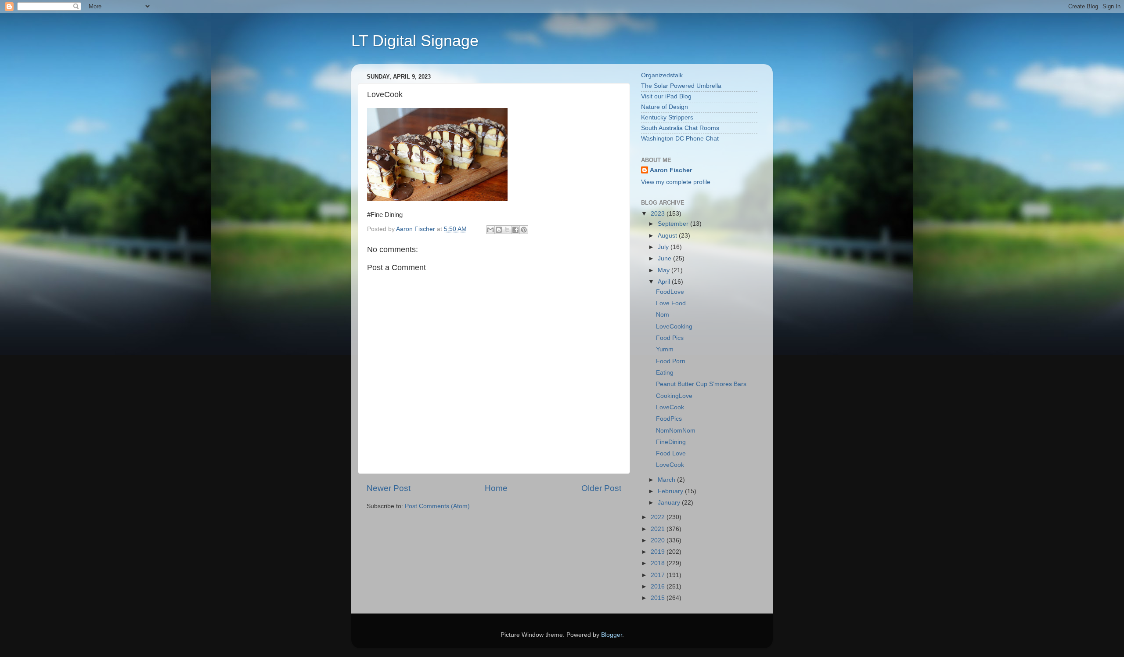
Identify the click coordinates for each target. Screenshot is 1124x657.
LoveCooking (674, 326)
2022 (658, 517)
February (671, 491)
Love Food (671, 303)
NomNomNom (675, 430)
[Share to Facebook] (515, 229)
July (664, 247)
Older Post (601, 488)
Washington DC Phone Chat (680, 138)
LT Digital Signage (415, 41)
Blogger (611, 635)
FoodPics (669, 418)
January (670, 502)
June (665, 258)
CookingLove (674, 396)
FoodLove (670, 292)
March (667, 480)
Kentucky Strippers (667, 117)
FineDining (671, 442)
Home (496, 488)
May (664, 270)
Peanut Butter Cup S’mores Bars (701, 384)
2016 (658, 586)
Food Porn (670, 361)
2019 (658, 552)
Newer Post (389, 488)
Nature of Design (664, 107)
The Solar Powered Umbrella (681, 86)
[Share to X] (507, 229)
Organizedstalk (662, 75)
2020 (658, 540)
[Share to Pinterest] (523, 229)
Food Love (671, 453)
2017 (658, 575)
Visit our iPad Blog (666, 96)
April (665, 281)
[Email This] (490, 229)
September (674, 223)
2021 (658, 529)
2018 (658, 563)
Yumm (665, 349)
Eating (665, 372)
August (668, 235)
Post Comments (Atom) (437, 506)
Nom (662, 314)
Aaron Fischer (671, 170)
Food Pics (670, 338)
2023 (658, 213)
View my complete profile (675, 182)
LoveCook (670, 407)
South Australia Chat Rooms (680, 128)
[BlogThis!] (498, 229)
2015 (658, 598)
